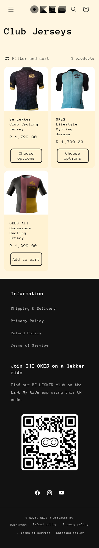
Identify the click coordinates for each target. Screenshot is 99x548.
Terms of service (35, 533)
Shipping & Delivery (33, 308)
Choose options (26, 155)
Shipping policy (70, 533)
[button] (11, 9)
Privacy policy (76, 524)
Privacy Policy (27, 321)
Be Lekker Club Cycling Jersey (24, 124)
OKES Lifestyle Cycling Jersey (67, 126)
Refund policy (45, 524)
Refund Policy (26, 333)
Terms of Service (30, 345)
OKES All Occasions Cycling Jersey (20, 230)
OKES (44, 518)
